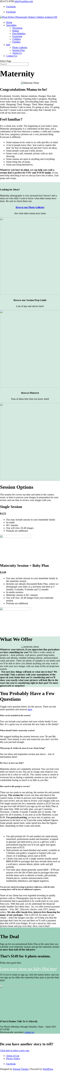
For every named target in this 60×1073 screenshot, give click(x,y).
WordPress (48, 1069)
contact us (29, 1032)
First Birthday (19, 33)
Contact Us (11, 55)
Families (16, 42)
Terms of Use (12, 1055)
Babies (15, 30)
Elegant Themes (21, 1069)
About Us (17, 53)
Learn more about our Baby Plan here (28, 969)
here (30, 709)
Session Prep (18, 50)
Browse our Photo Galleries (30, 207)
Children (16, 39)
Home (9, 22)
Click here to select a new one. (15, 1050)
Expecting (17, 36)
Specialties (11, 25)
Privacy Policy (13, 1058)
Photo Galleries (19, 47)
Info (8, 44)
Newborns (17, 28)
